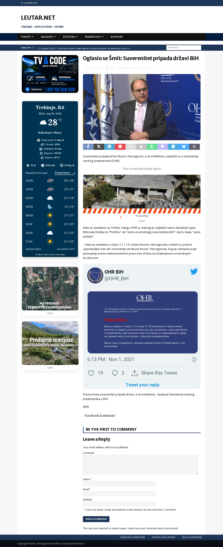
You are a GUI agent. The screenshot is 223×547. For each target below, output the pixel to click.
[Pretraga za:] (183, 47)
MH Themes (78, 543)
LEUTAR (113, 67)
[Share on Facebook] (88, 147)
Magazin (47, 36)
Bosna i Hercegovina (131, 67)
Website (87, 499)
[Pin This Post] (120, 147)
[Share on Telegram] (173, 147)
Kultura (69, 36)
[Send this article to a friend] (130, 147)
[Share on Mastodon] (162, 147)
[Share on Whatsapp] (152, 147)
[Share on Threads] (194, 147)
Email (86, 489)
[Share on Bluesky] (184, 147)
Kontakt (117, 36)
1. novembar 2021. (95, 67)
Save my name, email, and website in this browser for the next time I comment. (131, 509)
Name (87, 479)
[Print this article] (141, 147)
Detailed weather (33, 249)
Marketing (93, 36)
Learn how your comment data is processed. (153, 528)
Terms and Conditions (132, 537)
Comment (88, 452)
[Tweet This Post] (99, 147)
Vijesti (26, 36)
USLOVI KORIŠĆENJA (192, 537)
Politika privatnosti (163, 537)
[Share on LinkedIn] (109, 147)
